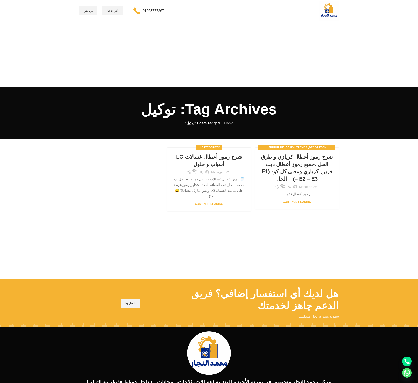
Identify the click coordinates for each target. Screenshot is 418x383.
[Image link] (209, 353)
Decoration (317, 147)
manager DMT (309, 186)
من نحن (88, 10)
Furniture (276, 147)
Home (229, 123)
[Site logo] (329, 10)
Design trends (296, 147)
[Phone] (407, 361)
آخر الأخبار (112, 10)
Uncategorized (209, 147)
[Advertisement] (209, 54)
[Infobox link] (148, 10)
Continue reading (297, 201)
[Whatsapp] (407, 373)
